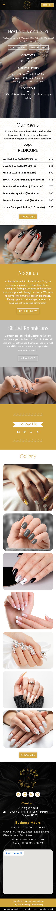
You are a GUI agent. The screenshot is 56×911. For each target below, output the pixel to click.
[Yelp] (31, 432)
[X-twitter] (37, 432)
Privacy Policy (37, 904)
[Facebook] (18, 432)
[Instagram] (24, 432)
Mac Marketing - (25, 904)
